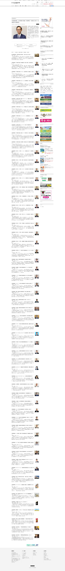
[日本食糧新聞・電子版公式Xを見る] (53, 5)
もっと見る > (52, 28)
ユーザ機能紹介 (24, 553)
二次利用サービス (24, 0)
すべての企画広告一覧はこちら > (49, 105)
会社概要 (45, 552)
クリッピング (43, 2)
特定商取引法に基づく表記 (25, 557)
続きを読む (31, 44)
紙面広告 (34, 553)
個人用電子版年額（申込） (15, 554)
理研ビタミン (44, 90)
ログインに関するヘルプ (25, 48)
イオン (46, 89)
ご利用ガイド (24, 554)
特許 (44, 89)
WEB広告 (20, 0)
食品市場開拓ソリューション (47, 0)
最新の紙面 (48, 2)
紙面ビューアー (39, 2)
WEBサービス (16, 0)
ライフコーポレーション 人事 (50, 90)
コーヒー (41, 90)
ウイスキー (42, 89)
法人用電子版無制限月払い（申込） (16, 558)
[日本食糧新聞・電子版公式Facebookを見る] (52, 5)
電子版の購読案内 (14, 552)
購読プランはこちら (19, 44)
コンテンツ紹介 (24, 552)
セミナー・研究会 (38, 0)
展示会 (42, 0)
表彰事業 (45, 557)
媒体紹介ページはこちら (43, 117)
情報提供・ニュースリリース (25, 558)
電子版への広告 (35, 552)
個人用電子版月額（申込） (15, 553)
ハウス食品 (49, 89)
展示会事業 (34, 554)
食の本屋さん (33, 0)
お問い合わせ (13, 562)
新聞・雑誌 (29, 0)
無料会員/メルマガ (14, 561)
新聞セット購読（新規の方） (15, 560)
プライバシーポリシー (25, 556)
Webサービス (45, 553)
